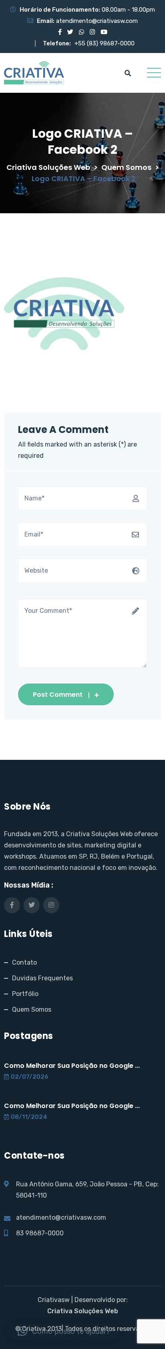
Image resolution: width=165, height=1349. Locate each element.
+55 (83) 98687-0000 (104, 43)
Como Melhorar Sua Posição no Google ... (72, 1065)
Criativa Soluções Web (82, 1311)
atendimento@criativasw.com (97, 20)
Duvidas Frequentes (42, 978)
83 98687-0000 (40, 1233)
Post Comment (57, 694)
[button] (64, 1331)
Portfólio (25, 994)
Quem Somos (31, 1009)
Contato (24, 962)
